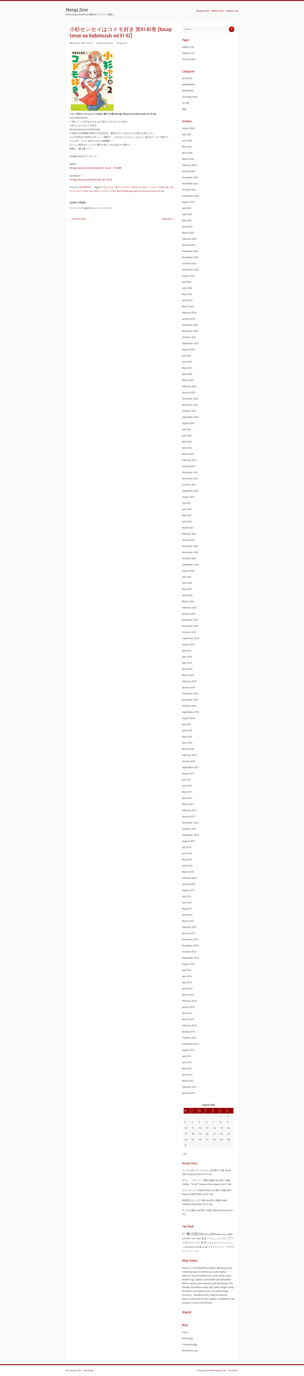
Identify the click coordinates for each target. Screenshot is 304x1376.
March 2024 (188, 306)
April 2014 (187, 988)
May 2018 (187, 736)
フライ (217, 1243)
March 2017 (188, 804)
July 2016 (186, 847)
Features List (232, 10)
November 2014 (190, 945)
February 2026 (189, 165)
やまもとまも (107, 187)
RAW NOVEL (188, 90)
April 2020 (187, 595)
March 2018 (188, 749)
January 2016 (188, 884)
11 (193, 1128)
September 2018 (190, 712)
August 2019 (188, 644)
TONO (198, 1238)
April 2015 (187, 915)
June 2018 (187, 730)
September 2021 (190, 491)
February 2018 (189, 755)
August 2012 (188, 1050)
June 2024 (187, 288)
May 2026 (187, 146)
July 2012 (186, 1056)
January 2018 (188, 761)
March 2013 (188, 1019)
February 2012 (189, 1087)
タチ (203, 1242)
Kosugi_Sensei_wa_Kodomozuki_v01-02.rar (90, 179)
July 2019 (186, 650)
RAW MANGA (85, 187)
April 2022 (187, 447)
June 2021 (187, 509)
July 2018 (186, 724)
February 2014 (189, 1001)
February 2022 (189, 460)
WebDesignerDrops (218, 1370)
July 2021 (186, 503)
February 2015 (189, 927)
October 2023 (189, 337)
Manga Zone (77, 9)
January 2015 (188, 933)
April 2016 (187, 865)
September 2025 (190, 196)
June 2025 (187, 214)
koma (218, 1234)
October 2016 (189, 828)
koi (213, 1234)
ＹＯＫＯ (230, 1247)
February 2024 (189, 312)
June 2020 (187, 583)
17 (186, 1133)
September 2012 (190, 1044)
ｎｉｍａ (195, 1251)
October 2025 (189, 189)
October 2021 (189, 484)
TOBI (193, 1239)
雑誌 (184, 109)
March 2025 (188, 232)
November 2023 (190, 331)
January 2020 (188, 613)
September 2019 (190, 638)
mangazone (121, 43)
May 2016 (187, 859)
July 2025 (186, 208)
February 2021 (189, 534)
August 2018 (188, 718)
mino (224, 1234)
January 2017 (188, 816)
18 (193, 1133)
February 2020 (189, 607)
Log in (185, 1332)
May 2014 (187, 982)
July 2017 (186, 779)
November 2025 (190, 183)
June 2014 (187, 976)
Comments (189, 1344)
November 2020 (190, 552)
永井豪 (199, 1247)
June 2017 (187, 785)
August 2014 (188, 964)
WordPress (233, 1370)
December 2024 (190, 251)
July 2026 (186, 134)
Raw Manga (88, 1370)
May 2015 (187, 908)
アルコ (224, 1238)
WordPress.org (189, 1350)
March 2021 (188, 527)
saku (230, 1234)
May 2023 (187, 368)
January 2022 (188, 466)
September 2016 (190, 835)
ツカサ (210, 1243)
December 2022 (190, 398)
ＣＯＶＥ (212, 1247)
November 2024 (190, 257)
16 (228, 1128)
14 (214, 1128)
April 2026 (187, 153)
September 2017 (190, 767)
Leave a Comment (104, 43)
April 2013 (187, 1013)
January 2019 (188, 687)
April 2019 (187, 669)
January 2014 (188, 1007)
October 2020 (189, 558)
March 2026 (188, 159)
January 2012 (188, 1093)
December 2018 (190, 693)
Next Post (169, 219)
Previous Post (77, 219)
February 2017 (189, 810)
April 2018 (187, 742)
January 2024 (188, 318)
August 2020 (188, 570)
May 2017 (187, 792)
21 (214, 1133)
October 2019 (189, 632)
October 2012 (189, 1037)
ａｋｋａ (186, 1251)
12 (200, 1128)
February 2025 (189, 239)
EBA (201, 1234)
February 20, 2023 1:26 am (81, 43)
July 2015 (186, 896)
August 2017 (188, 773)
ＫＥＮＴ (221, 1247)
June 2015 (187, 902)
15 (221, 1128)
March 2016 (188, 872)
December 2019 (190, 620)
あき (204, 1238)
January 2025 (188, 245)
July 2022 (186, 429)
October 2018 (189, 706)
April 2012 (187, 1074)
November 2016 (190, 822)
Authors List (217, 10)
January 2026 (188, 171)
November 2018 (190, 699)
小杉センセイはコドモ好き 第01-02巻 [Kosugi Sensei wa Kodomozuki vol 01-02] (128, 191)
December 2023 (190, 325)
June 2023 (187, 361)
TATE (188, 1238)
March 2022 (188, 454)
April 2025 (187, 226)
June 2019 (187, 656)
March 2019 (188, 675)
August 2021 (188, 497)
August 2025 (188, 202)
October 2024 (189, 263)
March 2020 (188, 601)
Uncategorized (189, 97)
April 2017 (187, 798)
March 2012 (188, 1080)
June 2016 (187, 853)
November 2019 (190, 626)
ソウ (197, 1242)
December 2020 (190, 546)
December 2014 (190, 939)
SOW (184, 1238)
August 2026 (188, 128)
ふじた (218, 1238)
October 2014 (189, 951)
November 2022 (190, 404)
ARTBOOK (187, 78)
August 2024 (188, 275)
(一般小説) (190, 1234)
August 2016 (188, 841)
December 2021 (190, 472)
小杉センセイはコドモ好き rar (127, 187)
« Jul (184, 1153)
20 (207, 1133)
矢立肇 (205, 1247)
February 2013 (189, 1025)
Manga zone (203, 10)
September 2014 (190, 958)
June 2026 (187, 140)
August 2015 (188, 890)
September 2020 (190, 564)
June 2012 (187, 1062)
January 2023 (188, 392)
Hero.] (207, 1234)
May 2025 (187, 220)
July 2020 (186, 577)
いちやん (210, 1239)
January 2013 (188, 1031)
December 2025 (190, 177)
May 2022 (187, 441)
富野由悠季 (188, 1247)
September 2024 (190, 269)
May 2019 (187, 663)
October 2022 (189, 411)
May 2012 (187, 1068)
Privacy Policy (188, 59)
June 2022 (187, 435)
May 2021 (187, 515)
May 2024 (187, 294)
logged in (87, 208)
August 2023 (188, 349)
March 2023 (188, 380)
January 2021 (188, 540)
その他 (185, 103)
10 (186, 1128)
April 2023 (187, 374)
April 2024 (187, 300)
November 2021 (190, 478)
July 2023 (186, 355)
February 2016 (189, 878)
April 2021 (187, 521)
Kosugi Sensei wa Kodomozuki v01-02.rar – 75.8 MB (95, 168)
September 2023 (190, 343)
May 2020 (187, 589)
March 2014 (188, 994)
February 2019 (189, 681)
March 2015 (188, 921)
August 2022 (188, 423)
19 (200, 1133)
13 (207, 1128)
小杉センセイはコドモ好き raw (154, 187)
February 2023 (189, 386)
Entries (187, 1338)
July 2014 (186, 970)
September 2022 (190, 417)
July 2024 (186, 282)
